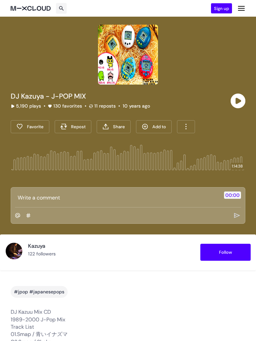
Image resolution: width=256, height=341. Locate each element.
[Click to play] (238, 101)
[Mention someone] (17, 215)
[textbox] (117, 197)
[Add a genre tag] (28, 215)
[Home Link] (31, 8)
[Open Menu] (241, 8)
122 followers (42, 254)
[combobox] (186, 126)
